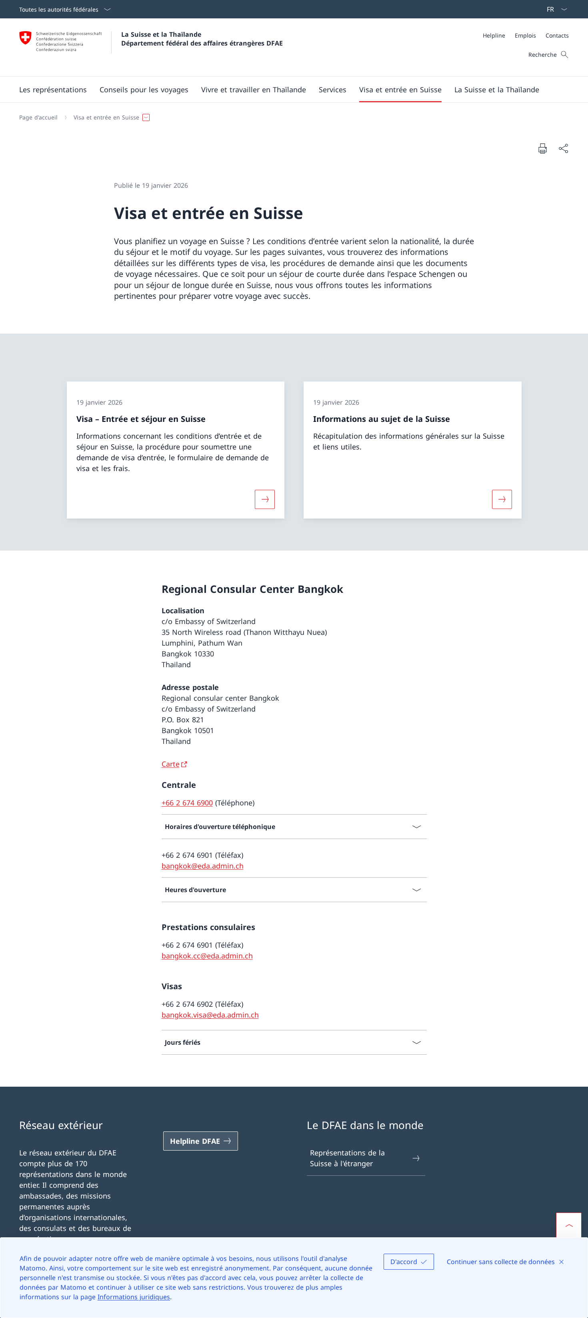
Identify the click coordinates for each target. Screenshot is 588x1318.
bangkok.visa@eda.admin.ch (210, 1015)
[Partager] (563, 148)
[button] (53, 89)
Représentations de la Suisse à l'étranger (347, 1158)
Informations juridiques (134, 1296)
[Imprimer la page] (542, 148)
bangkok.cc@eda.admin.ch (207, 955)
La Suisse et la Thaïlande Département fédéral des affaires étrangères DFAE (202, 39)
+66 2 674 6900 (187, 802)
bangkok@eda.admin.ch (203, 866)
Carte (171, 764)
